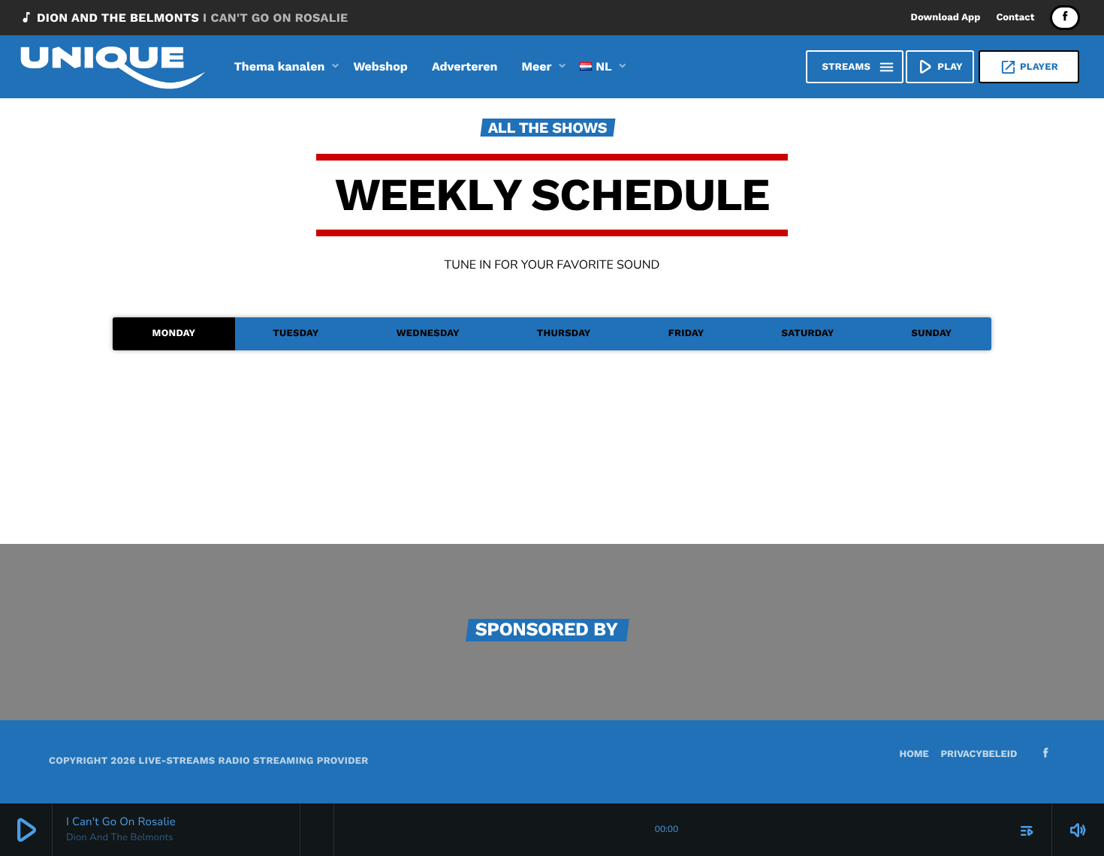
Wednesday (428, 333)
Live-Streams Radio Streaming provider (254, 761)
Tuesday (295, 333)
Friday (686, 333)
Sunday (932, 333)
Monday (174, 333)
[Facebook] (1065, 18)
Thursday (564, 333)
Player (1029, 67)
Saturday (808, 333)
